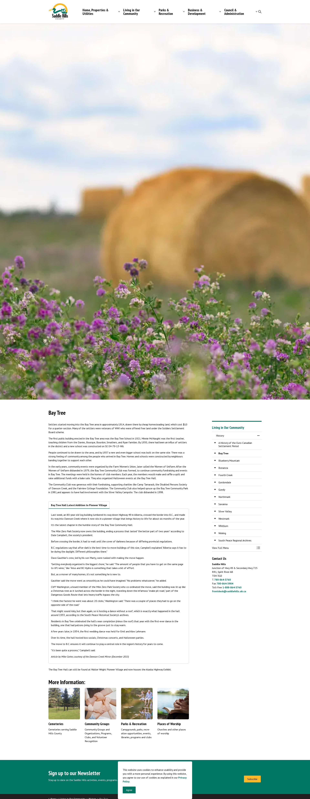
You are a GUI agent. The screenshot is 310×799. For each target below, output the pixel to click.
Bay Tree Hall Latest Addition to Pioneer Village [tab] (79, 505)
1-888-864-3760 (231, 587)
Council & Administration (234, 12)
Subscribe (252, 779)
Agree (129, 790)
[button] (233, 547)
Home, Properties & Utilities (95, 12)
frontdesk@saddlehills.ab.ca (229, 591)
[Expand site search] (260, 12)
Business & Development (197, 12)
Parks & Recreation (166, 12)
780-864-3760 (222, 579)
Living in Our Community (131, 12)
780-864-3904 (225, 583)
